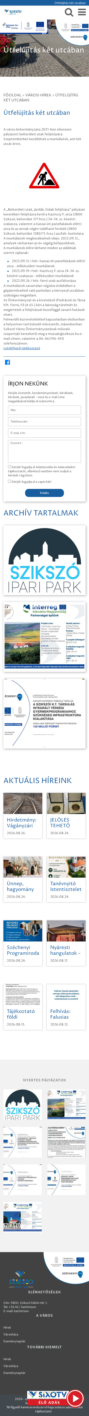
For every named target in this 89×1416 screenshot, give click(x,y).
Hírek (7, 1328)
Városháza (10, 1334)
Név (11, 408)
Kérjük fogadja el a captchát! (31, 482)
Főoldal (12, 95)
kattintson (21, 1311)
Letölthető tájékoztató (21, 348)
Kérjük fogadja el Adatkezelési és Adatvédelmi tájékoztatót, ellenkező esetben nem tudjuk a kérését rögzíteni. (41, 471)
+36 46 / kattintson (22, 1307)
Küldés (44, 493)
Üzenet (13, 442)
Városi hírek (38, 95)
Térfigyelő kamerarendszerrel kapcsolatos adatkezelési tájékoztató (44, 1409)
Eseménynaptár (14, 1341)
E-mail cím (15, 431)
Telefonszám (17, 419)
